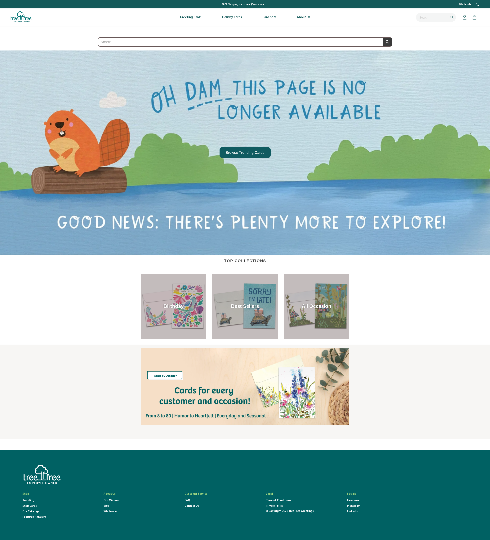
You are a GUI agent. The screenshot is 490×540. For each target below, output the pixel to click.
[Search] (387, 42)
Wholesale (465, 4)
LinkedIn (352, 511)
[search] (436, 17)
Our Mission (111, 500)
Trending (28, 500)
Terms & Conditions (278, 500)
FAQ (187, 500)
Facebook (353, 500)
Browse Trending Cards (245, 152)
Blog (106, 506)
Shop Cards (29, 506)
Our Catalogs (30, 511)
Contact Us (192, 506)
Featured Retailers (34, 517)
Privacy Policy (274, 506)
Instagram (353, 506)
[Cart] (474, 17)
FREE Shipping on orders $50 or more (243, 4)
